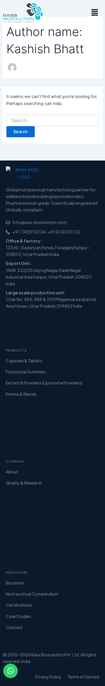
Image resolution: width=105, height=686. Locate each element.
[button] (94, 12)
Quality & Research (24, 482)
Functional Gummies (26, 371)
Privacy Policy (48, 676)
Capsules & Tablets (24, 360)
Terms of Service (83, 676)
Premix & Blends (21, 394)
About (12, 471)
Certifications (19, 604)
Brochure (15, 582)
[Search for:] (52, 120)
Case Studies (18, 616)
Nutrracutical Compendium (32, 593)
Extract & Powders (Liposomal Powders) (44, 382)
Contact (14, 627)
